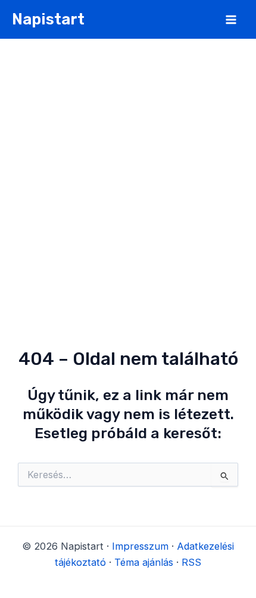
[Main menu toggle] (230, 19)
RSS (191, 562)
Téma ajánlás (143, 562)
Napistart (48, 19)
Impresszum (140, 546)
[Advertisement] (128, 173)
